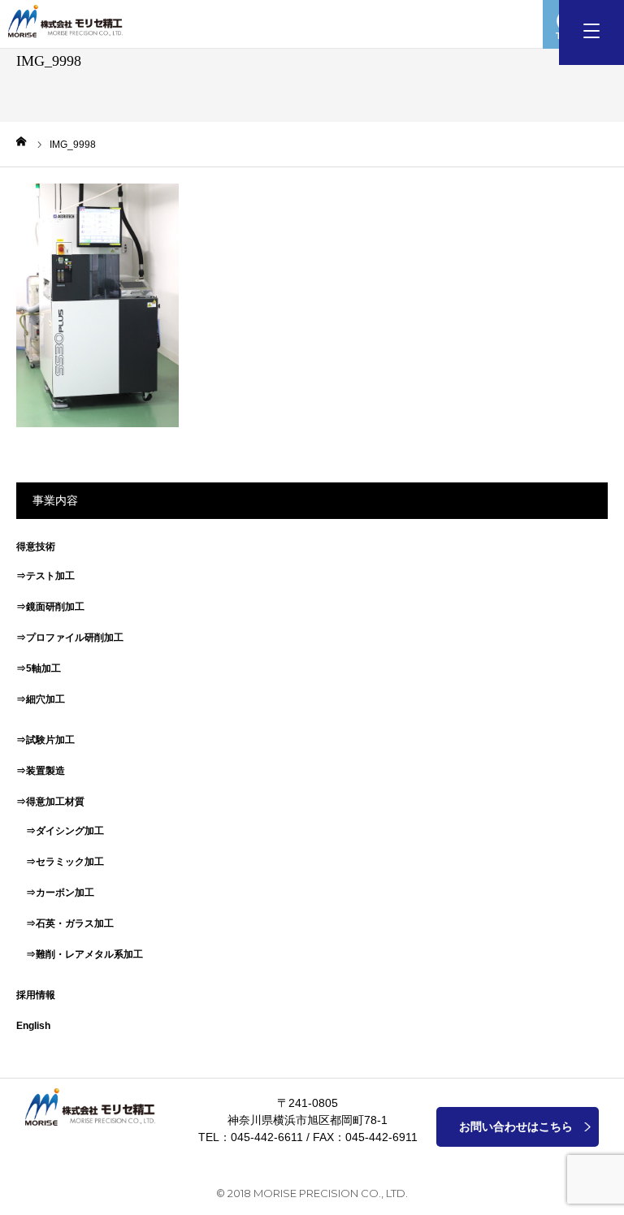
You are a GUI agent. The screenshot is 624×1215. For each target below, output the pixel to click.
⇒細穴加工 (40, 699)
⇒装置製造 (40, 770)
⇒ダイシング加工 (60, 831)
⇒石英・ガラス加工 (65, 923)
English (33, 1025)
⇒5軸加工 (38, 668)
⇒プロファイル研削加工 (70, 637)
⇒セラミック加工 (60, 861)
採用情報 (35, 995)
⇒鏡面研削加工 (50, 606)
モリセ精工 (69, 21)
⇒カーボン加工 (55, 892)
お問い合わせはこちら (516, 1126)
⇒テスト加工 (45, 576)
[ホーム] (22, 141)
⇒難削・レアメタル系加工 (79, 954)
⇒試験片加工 (45, 740)
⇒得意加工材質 (50, 801)
